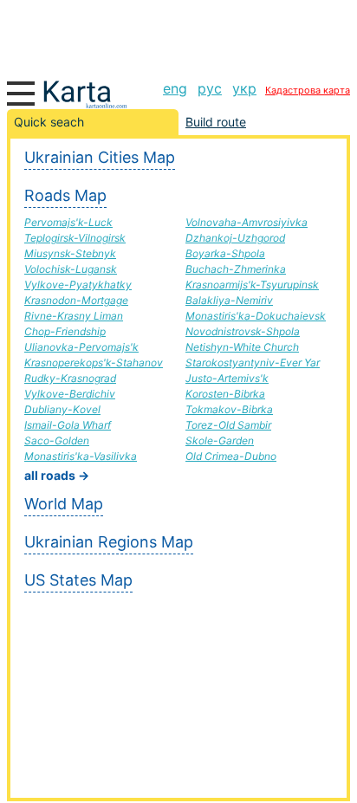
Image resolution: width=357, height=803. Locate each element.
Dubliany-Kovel (62, 409)
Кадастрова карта (307, 90)
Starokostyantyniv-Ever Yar (252, 362)
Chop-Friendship (65, 331)
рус (210, 88)
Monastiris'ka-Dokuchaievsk (255, 315)
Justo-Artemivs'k (227, 378)
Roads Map (65, 195)
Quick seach (49, 121)
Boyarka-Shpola (225, 253)
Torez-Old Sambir (228, 424)
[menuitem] (175, 88)
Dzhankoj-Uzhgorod (235, 237)
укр (244, 88)
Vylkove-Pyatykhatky (78, 284)
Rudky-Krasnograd (70, 378)
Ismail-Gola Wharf (67, 424)
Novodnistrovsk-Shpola (242, 331)
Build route (215, 121)
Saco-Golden (56, 440)
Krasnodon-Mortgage (76, 300)
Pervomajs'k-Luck (68, 222)
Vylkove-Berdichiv (69, 393)
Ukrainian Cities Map (99, 157)
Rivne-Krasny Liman (73, 315)
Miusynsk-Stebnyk (70, 253)
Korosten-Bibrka (225, 393)
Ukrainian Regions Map (108, 542)
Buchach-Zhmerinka (235, 268)
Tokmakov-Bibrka (229, 409)
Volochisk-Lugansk (70, 268)
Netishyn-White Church (242, 346)
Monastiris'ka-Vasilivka (80, 456)
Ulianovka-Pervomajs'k (81, 346)
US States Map (78, 580)
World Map (63, 504)
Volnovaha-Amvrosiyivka (246, 222)
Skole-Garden (219, 440)
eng (175, 88)
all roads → (56, 475)
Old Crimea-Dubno (230, 456)
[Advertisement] (178, 34)
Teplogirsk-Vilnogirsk (75, 237)
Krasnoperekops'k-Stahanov (93, 362)
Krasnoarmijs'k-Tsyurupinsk (252, 284)
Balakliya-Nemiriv (229, 300)
